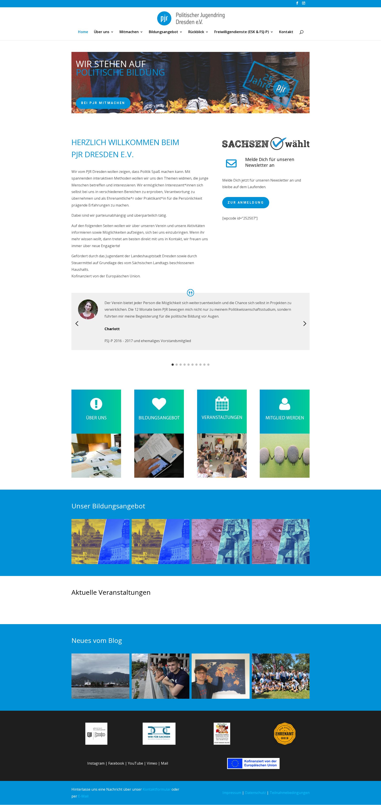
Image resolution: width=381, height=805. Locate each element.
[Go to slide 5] (188, 365)
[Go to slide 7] (196, 365)
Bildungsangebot (163, 32)
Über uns (101, 32)
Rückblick (196, 32)
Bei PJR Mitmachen (103, 103)
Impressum (231, 792)
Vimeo (152, 763)
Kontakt (286, 32)
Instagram (96, 763)
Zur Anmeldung (246, 202)
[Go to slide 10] (208, 365)
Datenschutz (255, 792)
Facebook (116, 763)
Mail (164, 763)
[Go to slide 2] (177, 365)
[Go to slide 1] (173, 365)
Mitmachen (129, 32)
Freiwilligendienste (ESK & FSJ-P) (241, 32)
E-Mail (83, 796)
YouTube (135, 763)
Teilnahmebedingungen (290, 792)
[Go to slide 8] (200, 365)
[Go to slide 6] (192, 365)
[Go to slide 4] (184, 365)
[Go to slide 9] (204, 365)
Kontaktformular (157, 789)
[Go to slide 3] (180, 365)
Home (83, 32)
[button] (76, 324)
